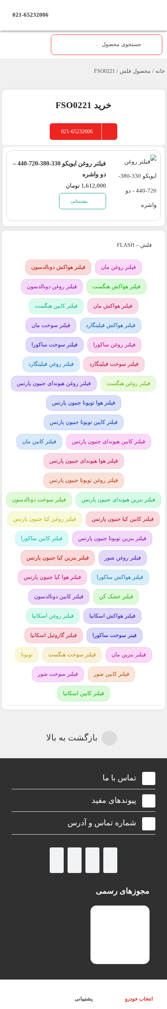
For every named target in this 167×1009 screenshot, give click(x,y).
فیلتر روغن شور (122, 558)
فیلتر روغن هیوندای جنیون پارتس (54, 383)
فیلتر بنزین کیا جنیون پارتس (57, 558)
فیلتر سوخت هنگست (72, 655)
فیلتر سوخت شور (58, 674)
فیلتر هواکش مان (112, 306)
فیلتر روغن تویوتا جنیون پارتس (83, 480)
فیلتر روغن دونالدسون (52, 286)
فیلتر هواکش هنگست (116, 286)
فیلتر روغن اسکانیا (53, 616)
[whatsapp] (92, 860)
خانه (160, 71)
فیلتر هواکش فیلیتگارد (111, 325)
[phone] (75, 860)
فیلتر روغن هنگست (128, 383)
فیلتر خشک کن (116, 596)
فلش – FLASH (133, 245)
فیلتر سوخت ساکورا (54, 345)
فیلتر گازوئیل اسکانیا (53, 635)
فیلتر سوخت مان (50, 325)
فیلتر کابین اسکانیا (83, 693)
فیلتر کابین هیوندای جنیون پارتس (108, 441)
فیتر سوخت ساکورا (114, 635)
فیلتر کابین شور (111, 674)
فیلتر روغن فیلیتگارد (51, 364)
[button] (83, 778)
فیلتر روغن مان (118, 267)
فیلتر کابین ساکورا (42, 538)
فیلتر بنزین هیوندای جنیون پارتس (118, 500)
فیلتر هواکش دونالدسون (58, 267)
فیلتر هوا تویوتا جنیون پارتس (83, 403)
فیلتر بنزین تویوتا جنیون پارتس (112, 538)
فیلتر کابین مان (39, 441)
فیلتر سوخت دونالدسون (39, 500)
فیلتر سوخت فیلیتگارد (114, 364)
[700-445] (83, 6)
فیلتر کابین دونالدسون (59, 596)
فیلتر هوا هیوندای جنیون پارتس (83, 461)
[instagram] (110, 860)
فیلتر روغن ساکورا (114, 345)
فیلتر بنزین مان (128, 655)
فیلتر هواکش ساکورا (120, 577)
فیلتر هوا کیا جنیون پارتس (52, 577)
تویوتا (27, 655)
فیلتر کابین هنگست (56, 306)
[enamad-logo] (120, 912)
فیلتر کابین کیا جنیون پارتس (123, 519)
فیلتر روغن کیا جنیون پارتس (44, 519)
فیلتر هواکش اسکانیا (112, 616)
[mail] (57, 860)
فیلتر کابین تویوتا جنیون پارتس (84, 422)
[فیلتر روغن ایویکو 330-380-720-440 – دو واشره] (136, 161)
